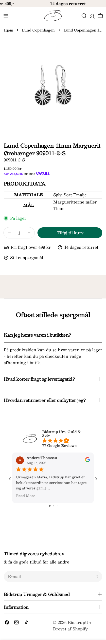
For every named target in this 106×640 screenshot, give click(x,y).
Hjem (8, 30)
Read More (25, 496)
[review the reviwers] (87, 461)
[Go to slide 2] (53, 505)
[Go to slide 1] (50, 506)
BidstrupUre (80, 622)
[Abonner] (97, 576)
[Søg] (84, 16)
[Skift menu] (6, 16)
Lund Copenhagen (38, 30)
